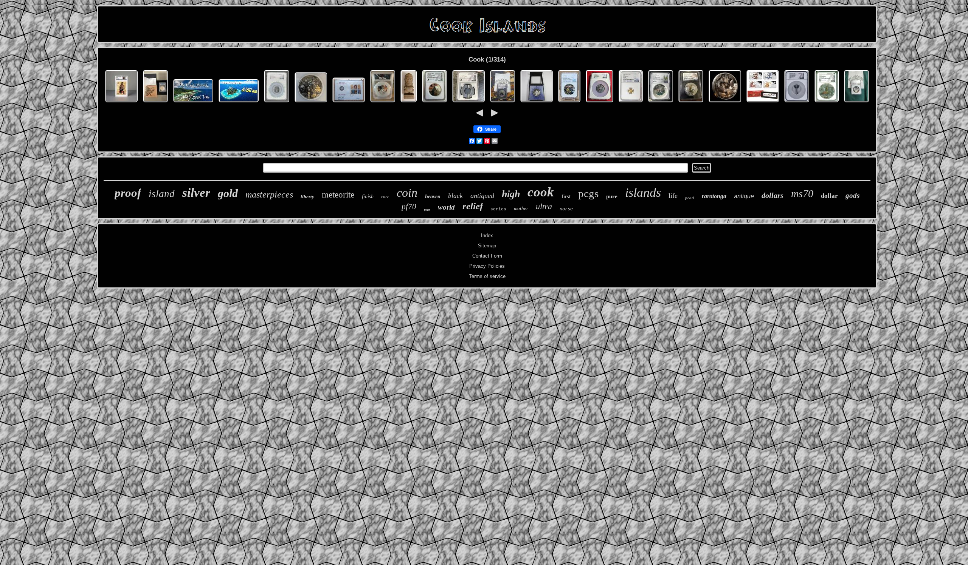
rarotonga (714, 196)
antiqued (482, 195)
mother (521, 208)
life (673, 195)
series (498, 209)
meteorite (338, 194)
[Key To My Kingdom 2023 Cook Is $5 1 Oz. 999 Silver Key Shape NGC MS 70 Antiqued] (796, 102)
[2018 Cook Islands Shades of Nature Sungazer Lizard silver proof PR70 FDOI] (155, 102)
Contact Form (487, 256)
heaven (433, 196)
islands (643, 192)
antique (744, 196)
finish (368, 196)
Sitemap (487, 246)
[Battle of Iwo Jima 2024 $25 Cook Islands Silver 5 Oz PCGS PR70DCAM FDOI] (382, 102)
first (566, 196)
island (162, 193)
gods (852, 195)
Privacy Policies (487, 266)
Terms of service (487, 276)
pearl (689, 197)
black (455, 195)
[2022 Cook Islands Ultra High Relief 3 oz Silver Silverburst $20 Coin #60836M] (536, 102)
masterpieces (269, 194)
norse (566, 208)
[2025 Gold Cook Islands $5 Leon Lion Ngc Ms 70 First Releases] (631, 102)
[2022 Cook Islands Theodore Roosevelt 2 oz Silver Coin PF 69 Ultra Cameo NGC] (690, 102)
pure (611, 196)
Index (487, 235)
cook (540, 192)
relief (472, 206)
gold (228, 193)
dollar (829, 195)
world (446, 207)
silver (196, 192)
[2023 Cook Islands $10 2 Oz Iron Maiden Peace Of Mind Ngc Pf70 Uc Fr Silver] (569, 102)
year (427, 209)
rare (385, 196)
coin (407, 192)
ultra (544, 206)
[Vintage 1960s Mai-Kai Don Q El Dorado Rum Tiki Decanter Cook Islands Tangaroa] (409, 102)
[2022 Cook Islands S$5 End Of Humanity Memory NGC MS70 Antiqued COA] (827, 102)
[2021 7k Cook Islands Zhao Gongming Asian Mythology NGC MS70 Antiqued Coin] (311, 102)
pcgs (588, 193)
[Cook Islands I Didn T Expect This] (193, 102)
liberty (307, 196)
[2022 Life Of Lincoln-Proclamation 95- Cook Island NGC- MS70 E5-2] (502, 102)
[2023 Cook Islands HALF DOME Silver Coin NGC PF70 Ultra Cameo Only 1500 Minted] (434, 102)
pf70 (409, 206)
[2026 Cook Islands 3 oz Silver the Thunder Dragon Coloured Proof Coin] (725, 102)
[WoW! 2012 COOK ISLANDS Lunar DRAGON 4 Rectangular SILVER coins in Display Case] (763, 102)
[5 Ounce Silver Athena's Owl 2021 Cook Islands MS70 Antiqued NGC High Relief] (599, 102)
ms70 (802, 193)
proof (128, 192)
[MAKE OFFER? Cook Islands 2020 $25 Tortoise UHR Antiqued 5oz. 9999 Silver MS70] (276, 102)
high (511, 193)
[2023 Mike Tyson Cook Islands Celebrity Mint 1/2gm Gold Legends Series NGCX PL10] (121, 102)
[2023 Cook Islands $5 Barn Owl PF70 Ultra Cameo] (660, 102)
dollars (772, 195)
